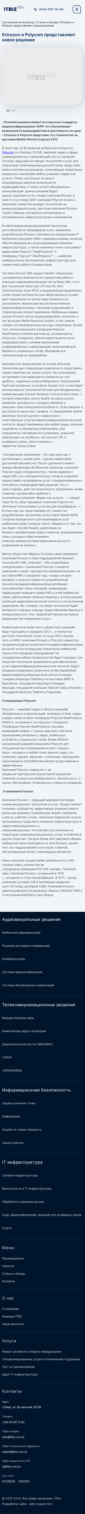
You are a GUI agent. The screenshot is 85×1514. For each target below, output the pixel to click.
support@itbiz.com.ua (14, 1451)
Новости (8, 1266)
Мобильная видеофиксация (21, 932)
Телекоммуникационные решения (38, 1004)
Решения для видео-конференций (25, 945)
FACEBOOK (8, 1481)
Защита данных (13, 1142)
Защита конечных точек (18, 1103)
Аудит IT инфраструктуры (20, 1374)
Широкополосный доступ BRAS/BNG (27, 1044)
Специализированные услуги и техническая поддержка (41, 1359)
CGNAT (7, 1057)
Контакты (8, 1281)
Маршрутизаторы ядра (18, 1018)
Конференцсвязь (13, 959)
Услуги (7, 1228)
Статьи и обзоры (47, 22)
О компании (10, 1308)
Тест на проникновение (18, 1366)
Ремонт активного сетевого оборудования (31, 1351)
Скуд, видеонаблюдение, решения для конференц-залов (41, 1215)
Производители (13, 1258)
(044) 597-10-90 (51, 9)
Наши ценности (13, 1324)
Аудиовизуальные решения (31, 919)
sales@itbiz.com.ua (13, 1436)
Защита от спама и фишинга (21, 1129)
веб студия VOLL (41, 1504)
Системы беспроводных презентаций (28, 985)
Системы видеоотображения (22, 972)
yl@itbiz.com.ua (11, 1466)
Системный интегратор (18, 22)
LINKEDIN (24, 1481)
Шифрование (11, 1116)
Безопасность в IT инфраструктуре (26, 1188)
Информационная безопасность (36, 1090)
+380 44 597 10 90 (13, 1422)
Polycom (8, 152)
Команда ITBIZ (12, 1316)
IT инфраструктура (22, 1162)
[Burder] (77, 9)
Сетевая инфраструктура (20, 1175)
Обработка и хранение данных (23, 1201)
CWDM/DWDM (12, 1070)
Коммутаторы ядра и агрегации (24, 1031)
